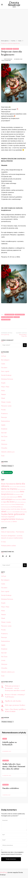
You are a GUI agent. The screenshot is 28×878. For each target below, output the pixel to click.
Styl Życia (4, 436)
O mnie (3, 542)
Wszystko (4, 448)
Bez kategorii (5, 360)
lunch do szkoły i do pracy (18, 509)
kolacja (17, 504)
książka (22, 504)
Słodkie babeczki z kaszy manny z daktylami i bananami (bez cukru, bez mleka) (13, 766)
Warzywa (4, 444)
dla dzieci (16, 317)
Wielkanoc (20, 519)
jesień (2, 504)
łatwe (15, 522)
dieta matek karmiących (12, 497)
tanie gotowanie (16, 514)
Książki (3, 383)
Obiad (3, 398)
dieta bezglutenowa (7, 317)
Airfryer (3, 356)
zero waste (7, 521)
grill (16, 502)
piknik (21, 512)
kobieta (13, 504)
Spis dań (4, 433)
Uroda (3, 440)
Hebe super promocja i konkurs (15, 705)
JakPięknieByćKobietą (21, 502)
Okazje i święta (6, 402)
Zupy (2, 456)
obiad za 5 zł (9, 511)
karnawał (6, 504)
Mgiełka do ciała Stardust (13, 701)
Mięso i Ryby (5, 387)
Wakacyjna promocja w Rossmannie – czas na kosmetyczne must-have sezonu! (15, 688)
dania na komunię (21, 489)
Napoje (3, 394)
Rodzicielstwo (5, 421)
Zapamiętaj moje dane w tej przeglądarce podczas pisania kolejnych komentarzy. (12, 853)
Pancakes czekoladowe (10, 788)
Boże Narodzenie (9, 314)
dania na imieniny (21, 486)
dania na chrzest (12, 486)
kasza (10, 504)
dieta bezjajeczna (17, 494)
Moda (3, 390)
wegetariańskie (6, 319)
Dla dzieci (9, 48)
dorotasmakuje (8, 59)
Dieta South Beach (17, 499)
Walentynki (4, 517)
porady (25, 512)
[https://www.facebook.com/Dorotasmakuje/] (2, 556)
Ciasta (3, 48)
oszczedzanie (16, 512)
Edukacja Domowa (7, 379)
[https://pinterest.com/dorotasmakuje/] (9, 556)
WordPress (3, 872)
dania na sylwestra (6, 492)
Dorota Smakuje (6, 375)
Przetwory (4, 413)
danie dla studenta (15, 491)
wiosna (3, 521)
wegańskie (11, 517)
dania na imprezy (19, 314)
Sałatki (3, 425)
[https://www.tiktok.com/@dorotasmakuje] (6, 556)
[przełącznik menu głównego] (2, 4)
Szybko (4, 514)
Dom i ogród (5, 371)
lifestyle (3, 509)
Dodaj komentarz (6, 60)
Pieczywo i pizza (6, 406)
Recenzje (4, 417)
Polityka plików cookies (8, 546)
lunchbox (8, 509)
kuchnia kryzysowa (6, 507)
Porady (3, 410)
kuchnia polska (15, 507)
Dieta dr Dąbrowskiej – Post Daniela (12, 532)
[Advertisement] (14, 24)
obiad (3, 511)
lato (22, 507)
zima (11, 521)
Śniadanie (15, 48)
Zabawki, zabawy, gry (8, 452)
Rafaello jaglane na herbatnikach (9, 743)
